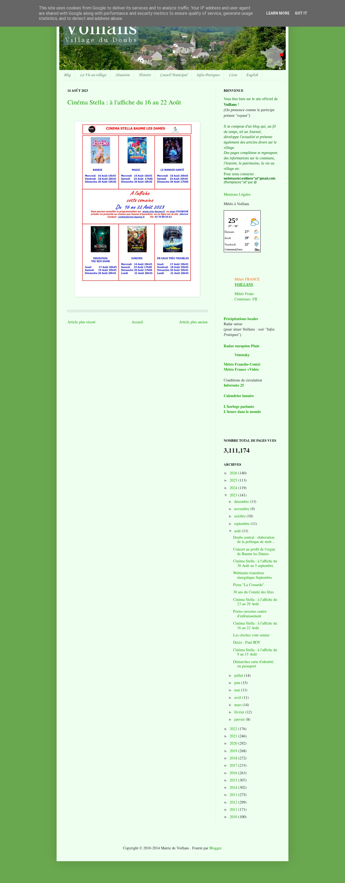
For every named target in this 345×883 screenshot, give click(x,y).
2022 (234, 728)
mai (237, 689)
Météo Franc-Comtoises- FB (245, 296)
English (252, 75)
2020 (234, 743)
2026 (234, 472)
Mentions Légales (237, 194)
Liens (233, 75)
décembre (242, 501)
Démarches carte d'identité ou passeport (253, 664)
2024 (234, 487)
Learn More (277, 13)
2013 (234, 794)
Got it (301, 13)
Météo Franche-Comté (242, 364)
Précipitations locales (241, 318)
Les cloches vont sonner (251, 634)
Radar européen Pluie (241, 346)
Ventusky (242, 355)
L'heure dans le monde (242, 411)
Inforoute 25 (234, 385)
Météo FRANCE (247, 279)
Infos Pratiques (207, 75)
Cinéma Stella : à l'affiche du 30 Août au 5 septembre (255, 563)
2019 (234, 750)
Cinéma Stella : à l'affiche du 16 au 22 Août (124, 102)
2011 (234, 809)
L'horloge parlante (239, 406)
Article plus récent (81, 321)
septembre (242, 523)
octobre (240, 515)
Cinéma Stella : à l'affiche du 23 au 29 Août (255, 602)
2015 (234, 780)
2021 (234, 735)
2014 (234, 787)
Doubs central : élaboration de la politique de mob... (254, 539)
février (240, 711)
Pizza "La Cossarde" (248, 584)
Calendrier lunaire (239, 395)
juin (237, 682)
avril (238, 697)
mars (238, 704)
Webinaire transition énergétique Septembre (252, 575)
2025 (234, 480)
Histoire (145, 75)
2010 (234, 816)
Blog (67, 75)
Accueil (137, 321)
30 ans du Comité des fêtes (253, 591)
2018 (234, 758)
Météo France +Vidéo (241, 369)
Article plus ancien (193, 321)
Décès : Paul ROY (246, 642)
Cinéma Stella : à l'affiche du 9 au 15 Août (255, 652)
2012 (234, 802)
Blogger (215, 847)
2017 (234, 765)
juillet (239, 675)
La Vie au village (93, 75)
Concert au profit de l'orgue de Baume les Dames (254, 551)
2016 (234, 772)
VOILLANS (243, 285)
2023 (234, 494)
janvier (240, 719)
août (238, 530)
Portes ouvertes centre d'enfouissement (250, 613)
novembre (242, 508)
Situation (122, 75)
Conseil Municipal (173, 75)
